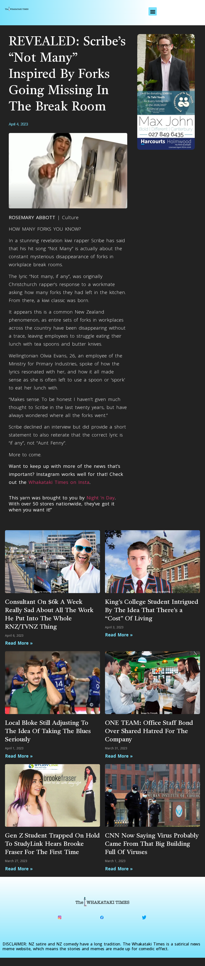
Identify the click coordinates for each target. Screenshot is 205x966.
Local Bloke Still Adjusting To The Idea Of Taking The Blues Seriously (48, 731)
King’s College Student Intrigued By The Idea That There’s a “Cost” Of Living (151, 610)
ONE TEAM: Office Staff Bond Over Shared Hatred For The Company (149, 731)
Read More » (19, 643)
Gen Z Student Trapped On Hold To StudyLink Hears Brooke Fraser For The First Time (52, 844)
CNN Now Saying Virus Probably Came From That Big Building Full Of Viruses (152, 844)
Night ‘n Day (100, 497)
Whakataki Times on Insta (59, 482)
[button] (152, 11)
